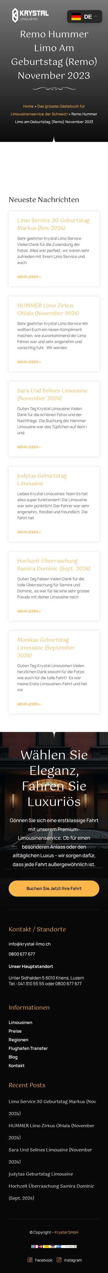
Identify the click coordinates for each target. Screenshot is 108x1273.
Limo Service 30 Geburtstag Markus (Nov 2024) (53, 225)
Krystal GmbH (66, 1232)
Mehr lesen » (29, 276)
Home (28, 106)
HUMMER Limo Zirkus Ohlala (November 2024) (48, 310)
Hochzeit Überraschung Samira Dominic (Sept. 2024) (53, 565)
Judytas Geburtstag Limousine (42, 480)
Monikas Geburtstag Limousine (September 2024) (46, 648)
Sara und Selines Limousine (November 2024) (52, 395)
